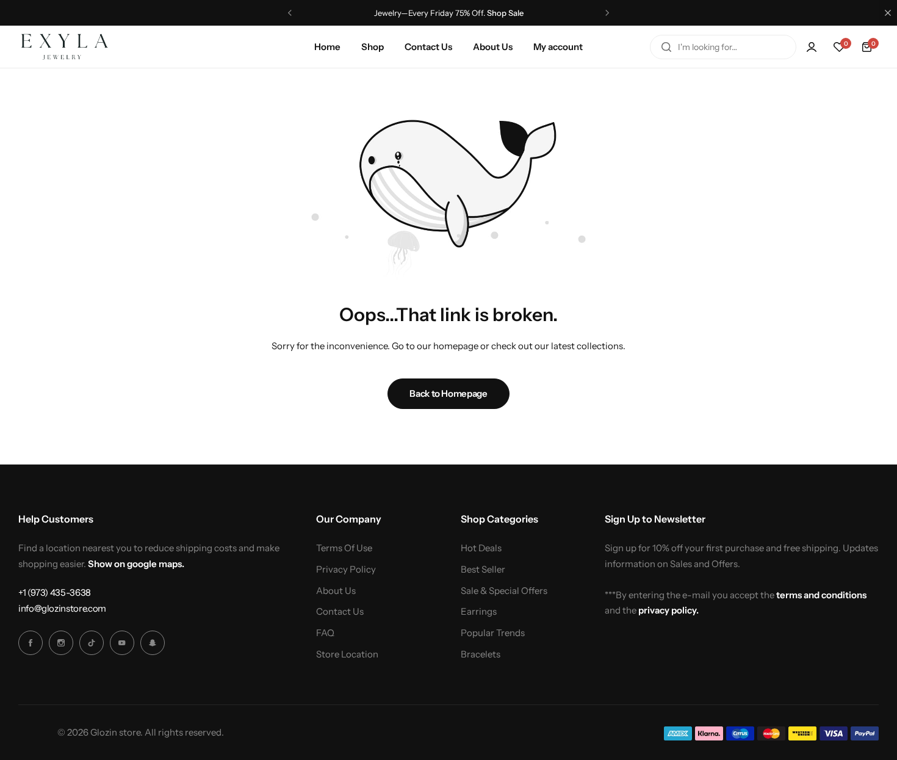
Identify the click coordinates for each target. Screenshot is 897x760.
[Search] (666, 47)
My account (558, 46)
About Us (493, 46)
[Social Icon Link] (30, 643)
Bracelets (480, 654)
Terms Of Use (344, 548)
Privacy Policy (346, 569)
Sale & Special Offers (504, 590)
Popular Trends (493, 633)
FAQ (325, 633)
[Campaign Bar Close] (888, 13)
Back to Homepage (448, 393)
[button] (290, 13)
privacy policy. (668, 610)
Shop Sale (505, 13)
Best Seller (483, 569)
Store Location (347, 654)
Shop (372, 46)
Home (327, 46)
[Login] (811, 47)
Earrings (479, 611)
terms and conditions (821, 595)
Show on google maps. (136, 564)
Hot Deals (481, 548)
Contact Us (428, 46)
